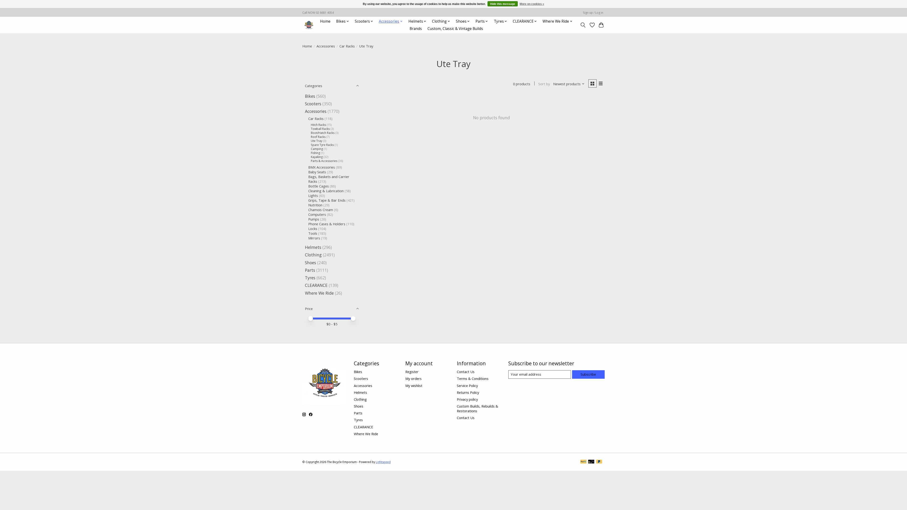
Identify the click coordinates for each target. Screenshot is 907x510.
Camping (317, 149)
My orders (413, 378)
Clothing (313, 255)
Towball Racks (320, 129)
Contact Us (466, 371)
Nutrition (315, 205)
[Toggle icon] (583, 25)
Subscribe (588, 374)
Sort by (544, 83)
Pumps (313, 219)
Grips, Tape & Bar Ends (327, 200)
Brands (416, 28)
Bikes (310, 96)
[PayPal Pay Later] (599, 462)
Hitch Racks (318, 125)
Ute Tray (316, 141)
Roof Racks (318, 137)
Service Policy (467, 385)
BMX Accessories (321, 167)
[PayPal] (583, 462)
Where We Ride (319, 293)
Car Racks (347, 46)
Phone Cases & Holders (326, 223)
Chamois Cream (320, 209)
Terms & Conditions (472, 378)
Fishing (315, 153)
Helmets (313, 247)
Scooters (313, 103)
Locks (312, 228)
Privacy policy (467, 399)
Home (325, 21)
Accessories (326, 46)
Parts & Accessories (324, 161)
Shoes (310, 262)
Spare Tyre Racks (322, 145)
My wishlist (413, 385)
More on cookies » (532, 4)
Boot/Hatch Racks (322, 133)
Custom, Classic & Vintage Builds (455, 28)
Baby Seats (317, 172)
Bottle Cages (318, 186)
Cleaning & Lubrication (326, 190)
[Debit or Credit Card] (591, 462)
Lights (313, 195)
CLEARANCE (316, 285)
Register (412, 371)
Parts (310, 270)
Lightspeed (383, 462)
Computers (317, 214)
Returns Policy (468, 392)
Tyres (310, 277)
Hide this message (502, 4)
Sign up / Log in (593, 13)
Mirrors (314, 238)
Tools (312, 233)
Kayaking (317, 157)
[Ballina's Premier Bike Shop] (308, 24)
